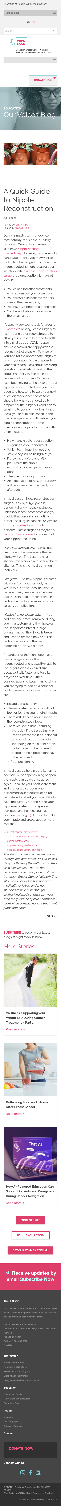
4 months (10, 329)
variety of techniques (18, 534)
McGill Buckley (23, 1493)
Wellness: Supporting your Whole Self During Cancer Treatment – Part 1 (25, 1017)
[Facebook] (30, 1473)
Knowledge (22, 228)
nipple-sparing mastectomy (22, 845)
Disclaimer (23, 1500)
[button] (54, 31)
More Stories (30, 1220)
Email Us (8, 1346)
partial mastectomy (17, 841)
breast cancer (14, 832)
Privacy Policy (37, 1500)
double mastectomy (18, 836)
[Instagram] (23, 1473)
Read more (14, 1029)
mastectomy (30, 832)
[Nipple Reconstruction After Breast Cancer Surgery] (30, 154)
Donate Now (43, 80)
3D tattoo (36, 815)
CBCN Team (23, 224)
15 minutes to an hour (26, 525)
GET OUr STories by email (30, 1250)
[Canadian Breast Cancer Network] (30, 45)
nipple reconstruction (18, 849)
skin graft (37, 849)
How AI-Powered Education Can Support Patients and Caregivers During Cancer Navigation (30, 1191)
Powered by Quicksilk (43, 1493)
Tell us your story (31, 1235)
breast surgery (39, 836)
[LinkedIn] (38, 1473)
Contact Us (52, 1500)
